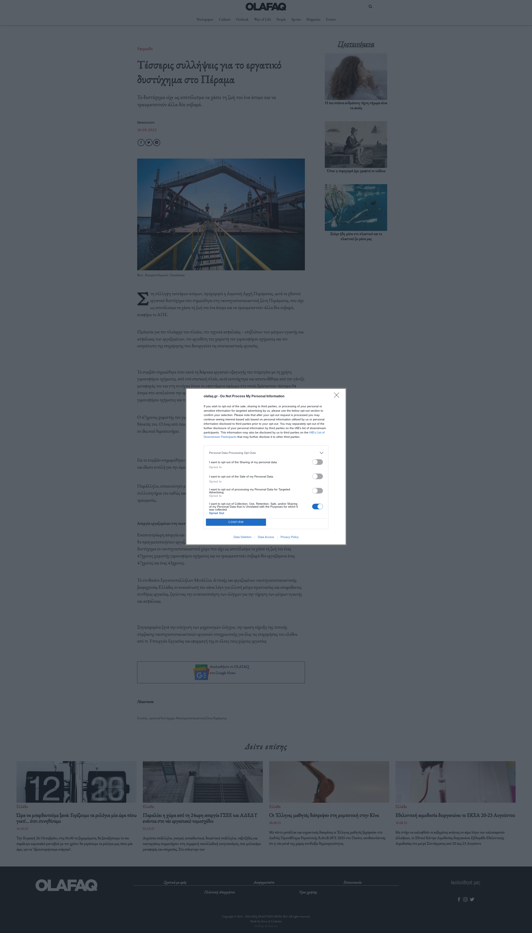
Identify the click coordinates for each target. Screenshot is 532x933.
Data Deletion (242, 537)
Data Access (266, 537)
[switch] (317, 462)
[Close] (338, 396)
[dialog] (266, 466)
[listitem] (266, 453)
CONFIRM (236, 522)
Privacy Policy (290, 537)
